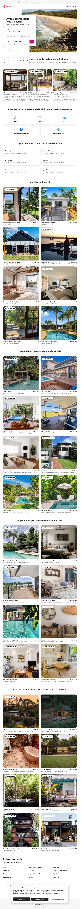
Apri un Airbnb (71, 6)
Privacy (37, 906)
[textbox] (13, 37)
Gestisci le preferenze (58, 899)
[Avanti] (43, 66)
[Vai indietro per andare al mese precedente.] (8, 41)
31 (8, 63)
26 (14, 60)
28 (20, 60)
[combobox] (20, 31)
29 (23, 60)
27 (17, 60)
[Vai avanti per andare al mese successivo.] (26, 41)
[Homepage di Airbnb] (7, 6)
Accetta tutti (22, 899)
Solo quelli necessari (40, 899)
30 (27, 60)
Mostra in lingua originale (54, 2)
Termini (42, 906)
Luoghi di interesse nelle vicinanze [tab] (12, 862)
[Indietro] (37, 66)
